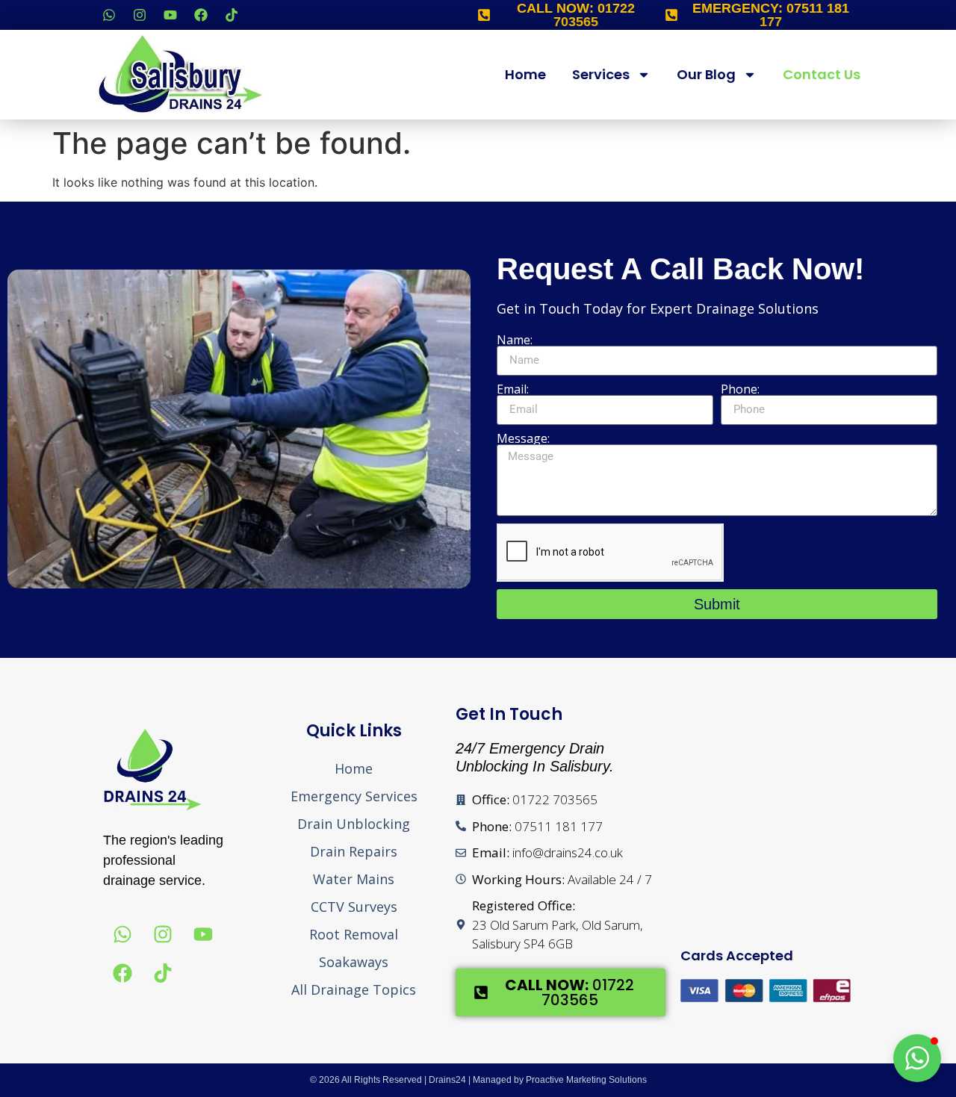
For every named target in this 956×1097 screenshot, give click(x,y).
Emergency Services (354, 796)
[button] (917, 1058)
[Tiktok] (231, 14)
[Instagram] (139, 14)
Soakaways (353, 962)
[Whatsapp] (109, 14)
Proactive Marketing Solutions (586, 1080)
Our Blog (706, 74)
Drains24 (447, 1080)
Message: (523, 438)
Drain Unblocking (353, 824)
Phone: (740, 389)
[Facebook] (200, 14)
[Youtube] (170, 14)
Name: (515, 340)
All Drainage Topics (353, 989)
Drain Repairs (353, 851)
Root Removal (353, 934)
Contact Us (821, 74)
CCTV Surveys (354, 907)
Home (525, 74)
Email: (513, 389)
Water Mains (353, 879)
